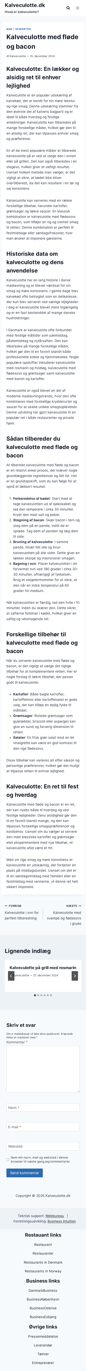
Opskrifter (23, 29)
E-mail (14, 1127)
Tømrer (43, 1354)
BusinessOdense (43, 1308)
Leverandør (43, 1345)
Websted (15, 1146)
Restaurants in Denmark (43, 1262)
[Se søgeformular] (68, 8)
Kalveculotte (18, 56)
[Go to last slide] (11, 976)
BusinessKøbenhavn (43, 1299)
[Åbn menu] (77, 8)
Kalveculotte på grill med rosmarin (43, 967)
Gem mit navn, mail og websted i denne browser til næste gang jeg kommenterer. (40, 1159)
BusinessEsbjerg (43, 1317)
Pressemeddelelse (43, 1336)
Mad (9, 29)
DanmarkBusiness (43, 1291)
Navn (13, 1108)
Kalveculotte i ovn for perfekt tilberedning (22, 912)
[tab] (35, 995)
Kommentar (17, 1042)
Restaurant (43, 1245)
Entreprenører (43, 1363)
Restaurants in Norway (43, 1271)
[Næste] (75, 976)
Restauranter (43, 1253)
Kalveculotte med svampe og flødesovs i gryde (64, 915)
